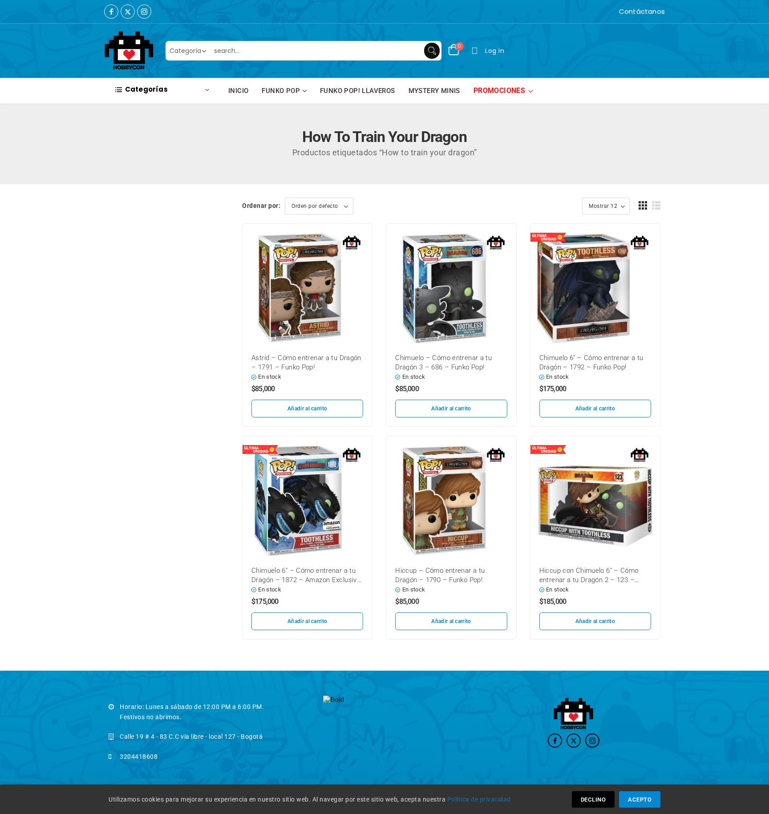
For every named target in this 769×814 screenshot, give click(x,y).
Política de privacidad (479, 799)
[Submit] (432, 51)
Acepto (640, 799)
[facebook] (111, 11)
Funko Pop (281, 91)
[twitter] (128, 11)
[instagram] (144, 11)
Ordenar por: (261, 205)
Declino (593, 799)
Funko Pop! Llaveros (357, 91)
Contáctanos (642, 11)
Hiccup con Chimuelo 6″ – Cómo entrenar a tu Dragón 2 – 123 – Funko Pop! (589, 580)
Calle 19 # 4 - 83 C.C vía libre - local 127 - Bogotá (191, 736)
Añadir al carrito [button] (307, 408)
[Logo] (129, 50)
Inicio (238, 91)
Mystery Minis (434, 91)
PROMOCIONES (499, 90)
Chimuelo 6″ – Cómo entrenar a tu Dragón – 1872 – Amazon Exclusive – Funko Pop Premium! (305, 580)
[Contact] (617, 11)
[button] (643, 205)
